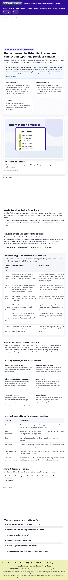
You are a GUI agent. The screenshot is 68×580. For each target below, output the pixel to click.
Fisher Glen (8, 476)
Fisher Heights (19, 476)
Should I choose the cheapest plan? (19, 540)
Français (15, 12)
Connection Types (45, 8)
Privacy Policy (41, 566)
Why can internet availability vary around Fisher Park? (26, 530)
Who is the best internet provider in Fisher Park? (24, 524)
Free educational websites (26, 566)
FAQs (55, 8)
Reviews (43, 563)
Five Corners (9, 480)
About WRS (35, 563)
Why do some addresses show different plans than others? (27, 551)
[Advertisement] (34, 32)
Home (5, 8)
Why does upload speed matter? (18, 535)
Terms (49, 566)
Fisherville (40, 476)
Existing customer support (56, 563)
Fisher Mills (30, 476)
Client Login (6, 12)
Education (62, 8)
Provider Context (32, 8)
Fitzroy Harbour (51, 476)
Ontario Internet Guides (16, 563)
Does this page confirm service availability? (22, 546)
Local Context (20, 8)
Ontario (11, 8)
